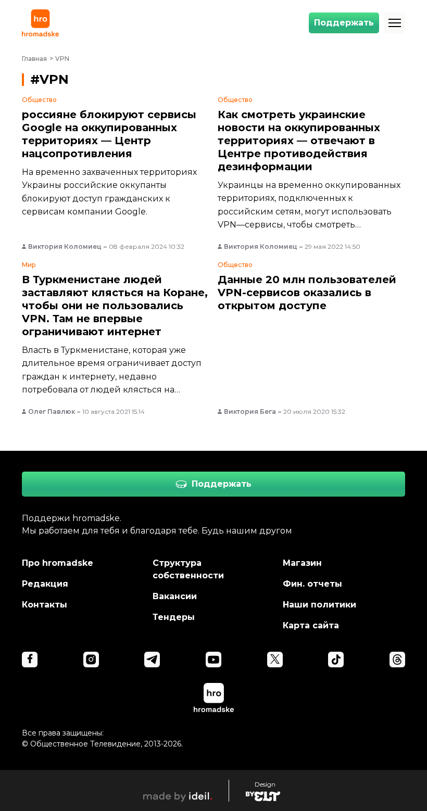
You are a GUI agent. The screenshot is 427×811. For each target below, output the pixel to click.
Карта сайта (311, 625)
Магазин (302, 563)
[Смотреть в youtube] (213, 659)
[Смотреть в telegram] (152, 659)
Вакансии (175, 596)
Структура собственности (188, 569)
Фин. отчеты (312, 584)
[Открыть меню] (394, 22)
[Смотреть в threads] (397, 659)
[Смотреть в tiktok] (336, 659)
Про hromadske (57, 563)
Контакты (44, 605)
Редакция (45, 584)
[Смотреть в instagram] (91, 659)
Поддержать (344, 23)
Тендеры (174, 617)
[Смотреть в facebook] (29, 659)
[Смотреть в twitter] (275, 659)
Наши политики (319, 605)
